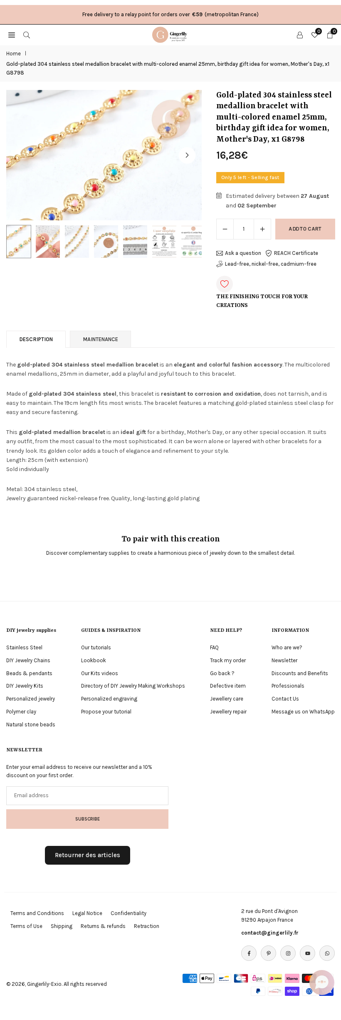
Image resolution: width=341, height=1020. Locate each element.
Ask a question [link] (243, 253)
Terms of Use (26, 926)
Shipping (61, 926)
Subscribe (87, 819)
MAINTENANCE (100, 339)
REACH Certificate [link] (296, 253)
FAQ (214, 647)
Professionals (288, 686)
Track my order (228, 660)
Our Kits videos (99, 673)
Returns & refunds (103, 926)
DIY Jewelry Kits (24, 686)
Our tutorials (96, 647)
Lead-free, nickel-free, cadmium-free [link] (270, 264)
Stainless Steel (24, 647)
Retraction (146, 926)
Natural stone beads (30, 724)
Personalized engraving (109, 699)
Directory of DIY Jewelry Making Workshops (133, 686)
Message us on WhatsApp (303, 711)
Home (13, 53)
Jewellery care (226, 699)
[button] (187, 155)
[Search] (26, 34)
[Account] (299, 34)
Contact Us (285, 699)
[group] (104, 155)
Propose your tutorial (106, 711)
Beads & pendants (29, 673)
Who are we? (287, 647)
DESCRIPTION (36, 339)
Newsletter (284, 660)
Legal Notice (87, 913)
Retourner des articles (87, 855)
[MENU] (11, 34)
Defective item (228, 686)
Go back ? (222, 673)
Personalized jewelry (30, 699)
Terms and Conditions (37, 913)
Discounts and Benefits (300, 673)
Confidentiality (128, 913)
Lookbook (93, 660)
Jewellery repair (228, 711)
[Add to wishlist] (224, 284)
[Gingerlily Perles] (171, 34)
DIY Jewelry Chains (28, 660)
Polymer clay (21, 711)
